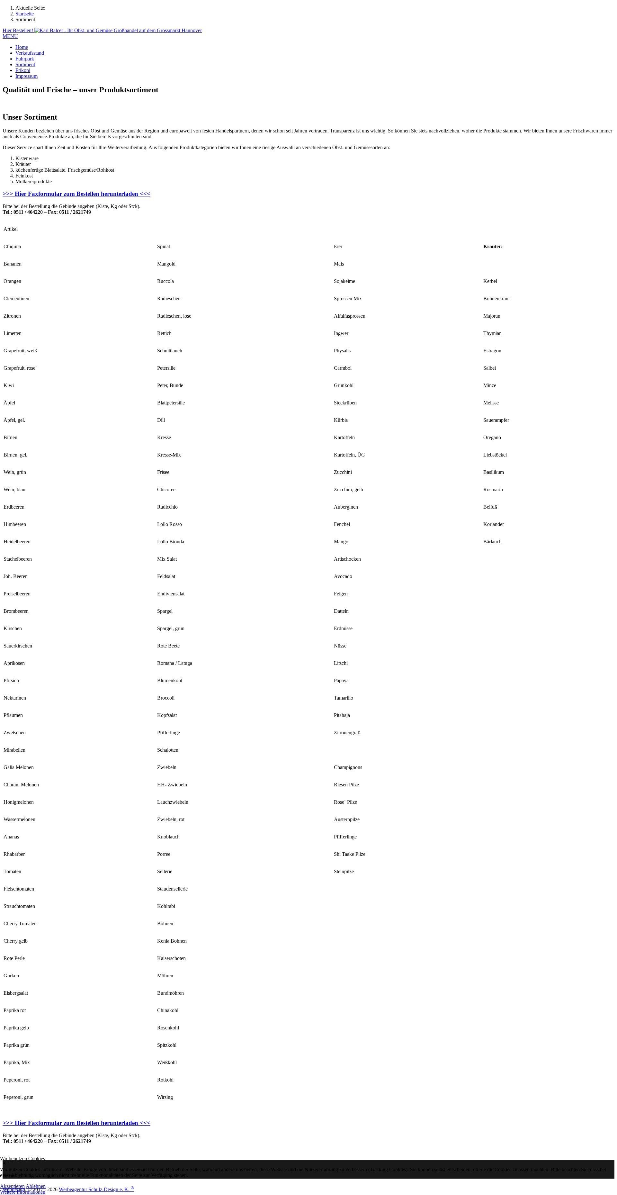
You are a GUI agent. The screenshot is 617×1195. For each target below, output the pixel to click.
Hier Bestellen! (18, 30)
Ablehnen (36, 1186)
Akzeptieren (12, 1186)
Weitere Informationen (22, 1192)
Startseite (24, 13)
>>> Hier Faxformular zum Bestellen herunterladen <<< (76, 193)
